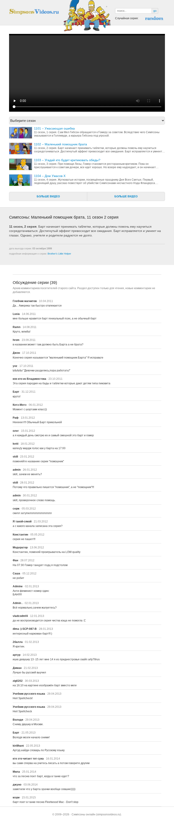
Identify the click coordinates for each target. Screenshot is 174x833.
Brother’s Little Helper (59, 253)
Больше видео (48, 196)
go (155, 10)
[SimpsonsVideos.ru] (34, 12)
